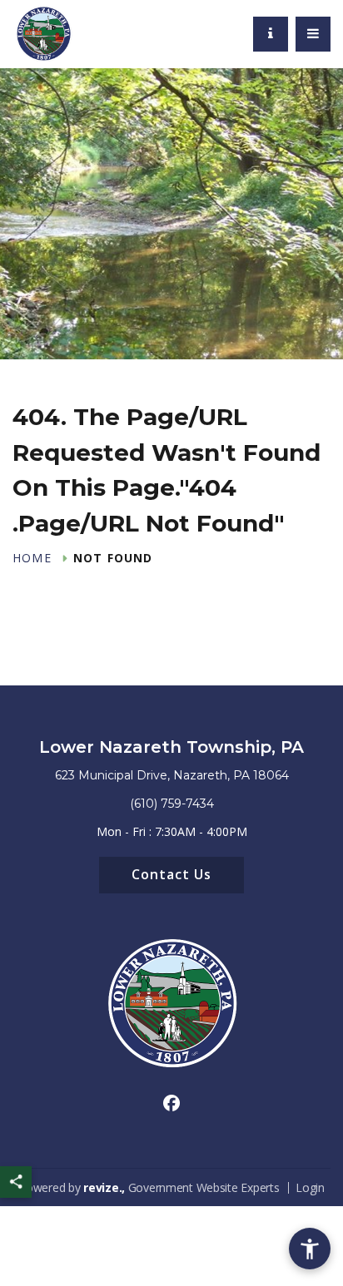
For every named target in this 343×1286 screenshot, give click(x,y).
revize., (104, 1187)
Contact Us (171, 874)
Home (32, 558)
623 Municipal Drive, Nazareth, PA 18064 (172, 775)
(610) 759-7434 (172, 803)
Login (310, 1187)
